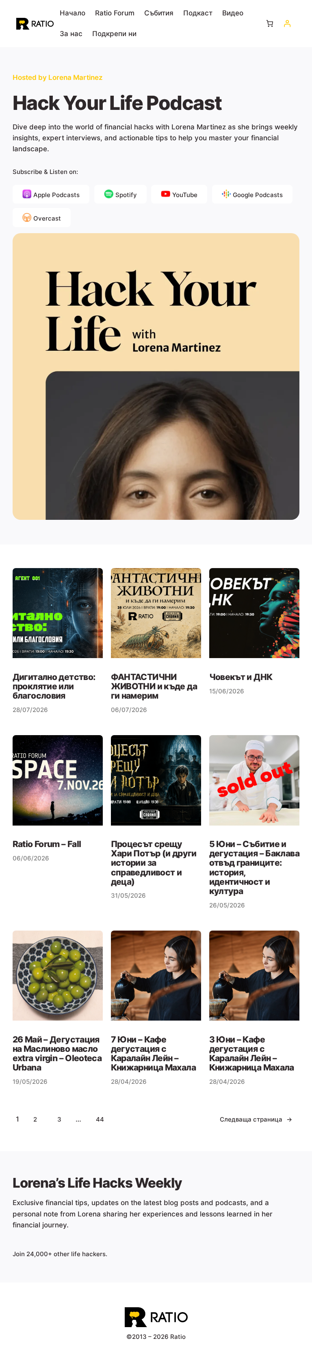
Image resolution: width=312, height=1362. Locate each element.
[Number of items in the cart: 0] (270, 23)
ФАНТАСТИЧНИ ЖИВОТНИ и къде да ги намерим (154, 686)
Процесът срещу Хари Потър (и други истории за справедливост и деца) (154, 862)
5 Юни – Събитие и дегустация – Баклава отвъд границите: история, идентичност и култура (254, 867)
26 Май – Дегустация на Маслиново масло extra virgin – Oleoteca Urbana (57, 1053)
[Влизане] (287, 23)
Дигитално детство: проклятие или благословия (54, 686)
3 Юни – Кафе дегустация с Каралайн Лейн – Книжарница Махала (251, 1053)
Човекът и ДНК (241, 677)
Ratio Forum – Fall (47, 844)
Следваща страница (256, 1119)
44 (100, 1119)
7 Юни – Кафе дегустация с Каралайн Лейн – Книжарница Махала (153, 1053)
